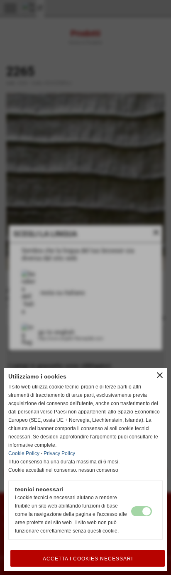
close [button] (160, 375)
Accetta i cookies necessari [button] (88, 559)
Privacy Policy (59, 453)
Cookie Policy (23, 453)
